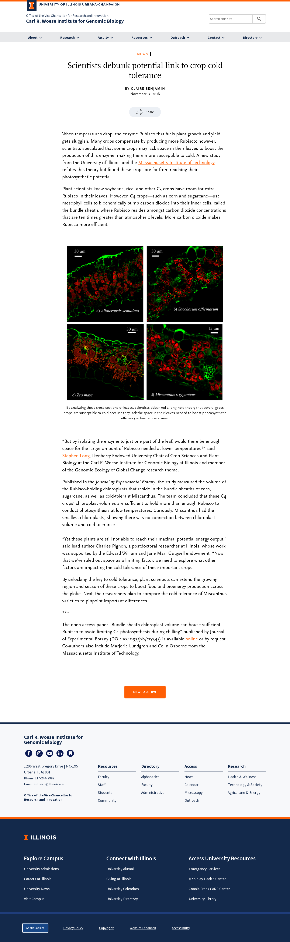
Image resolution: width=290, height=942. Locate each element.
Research (67, 37)
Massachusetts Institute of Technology (176, 162)
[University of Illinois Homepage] (40, 837)
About (33, 37)
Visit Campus (34, 899)
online (192, 639)
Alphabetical (150, 777)
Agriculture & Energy (244, 792)
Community (107, 800)
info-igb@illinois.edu (49, 784)
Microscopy (193, 792)
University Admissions (41, 869)
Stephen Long (76, 455)
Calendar (191, 784)
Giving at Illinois (118, 879)
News (142, 54)
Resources (139, 37)
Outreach (177, 37)
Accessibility (181, 928)
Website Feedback (143, 928)
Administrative (152, 792)
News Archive (145, 692)
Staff (102, 784)
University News (37, 889)
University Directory (122, 899)
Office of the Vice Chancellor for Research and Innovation (67, 15)
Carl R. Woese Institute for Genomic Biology (75, 21)
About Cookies (35, 928)
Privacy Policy (73, 928)
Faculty (103, 37)
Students (105, 792)
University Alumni (120, 869)
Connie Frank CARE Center (209, 889)
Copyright (106, 928)
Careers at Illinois (37, 879)
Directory (250, 37)
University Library (202, 899)
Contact (214, 37)
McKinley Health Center (207, 879)
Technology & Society (245, 784)
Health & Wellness (242, 777)
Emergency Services (204, 869)
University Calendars (122, 889)
